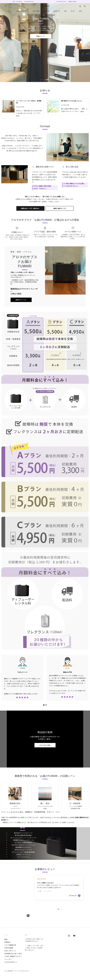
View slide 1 (42, 78)
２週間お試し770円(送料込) (16, 53)
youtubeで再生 (45, 745)
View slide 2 (47, 78)
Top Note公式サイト (10, 962)
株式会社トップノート (13, 970)
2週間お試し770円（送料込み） (30, 208)
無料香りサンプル (21, 300)
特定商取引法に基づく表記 (13, 953)
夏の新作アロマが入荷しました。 (72, 101)
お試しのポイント (10, 951)
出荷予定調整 (8, 948)
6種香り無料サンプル (59, 208)
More (17, 116)
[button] (5, 6)
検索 (5, 939)
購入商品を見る (74, 902)
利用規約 (7, 942)
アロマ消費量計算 (10, 945)
